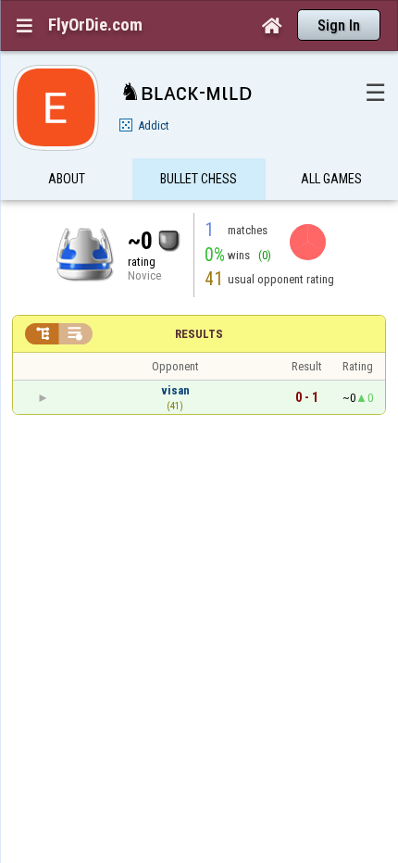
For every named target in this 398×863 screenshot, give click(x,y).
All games (331, 178)
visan (175, 390)
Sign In (338, 25)
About (66, 178)
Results (199, 334)
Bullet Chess (198, 178)
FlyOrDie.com (95, 25)
